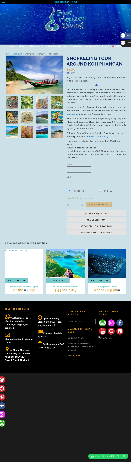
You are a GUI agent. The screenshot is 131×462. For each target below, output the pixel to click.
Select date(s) (16, 280)
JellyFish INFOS (76, 338)
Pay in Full (107, 191)
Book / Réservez (99, 204)
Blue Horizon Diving (97, 136)
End (69, 177)
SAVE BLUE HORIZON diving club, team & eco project (80, 346)
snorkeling (72, 114)
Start (69, 164)
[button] (108, 456)
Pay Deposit (78, 191)
